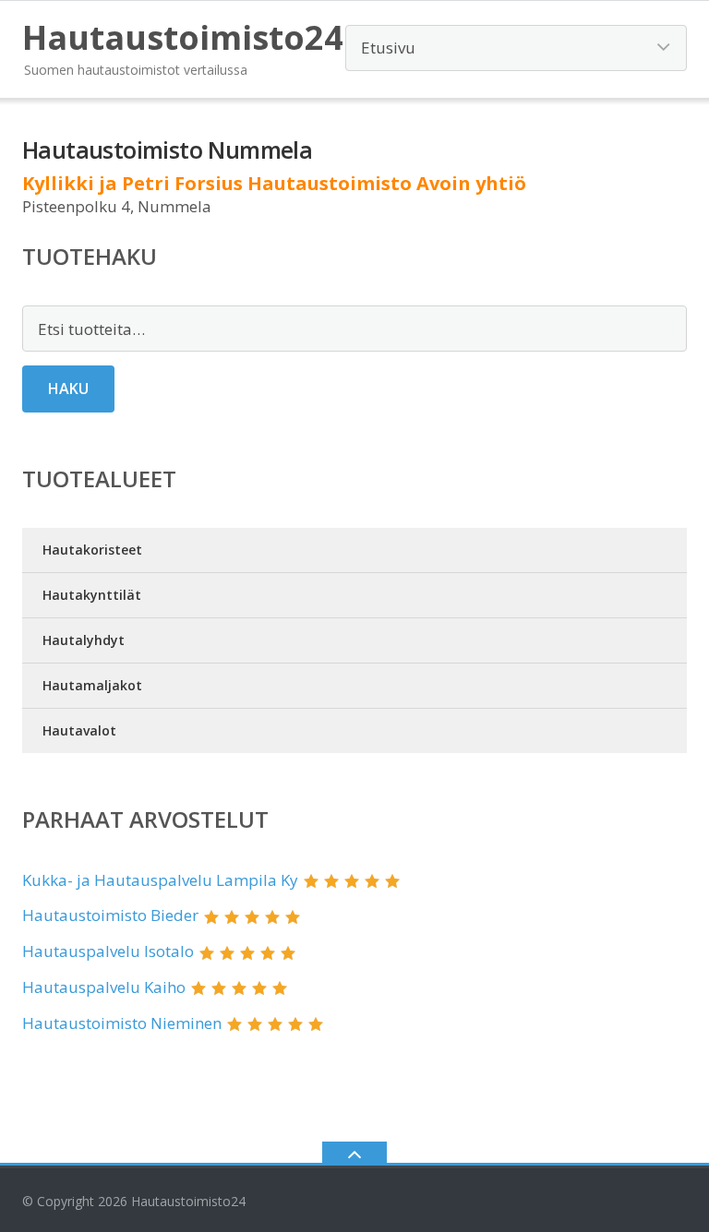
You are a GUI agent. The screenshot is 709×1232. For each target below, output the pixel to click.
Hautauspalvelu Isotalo (108, 951)
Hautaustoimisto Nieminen (122, 1023)
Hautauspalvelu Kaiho (104, 987)
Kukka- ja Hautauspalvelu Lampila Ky (160, 880)
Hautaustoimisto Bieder (110, 915)
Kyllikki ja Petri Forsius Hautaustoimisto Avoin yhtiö (274, 183)
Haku (68, 388)
